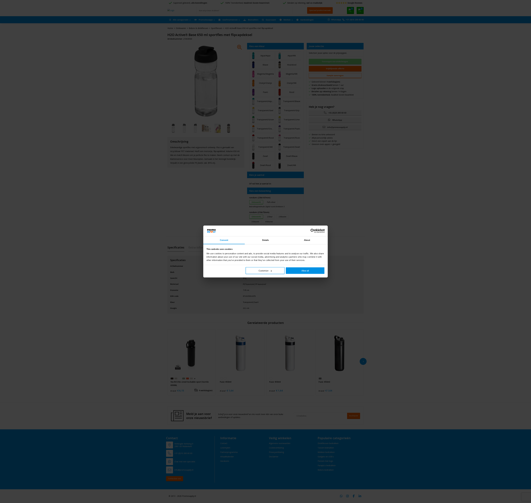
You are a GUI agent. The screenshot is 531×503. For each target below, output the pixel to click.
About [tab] (307, 240)
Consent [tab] (224, 240)
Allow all (305, 270)
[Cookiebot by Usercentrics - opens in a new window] (312, 231)
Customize (263, 270)
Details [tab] (265, 240)
